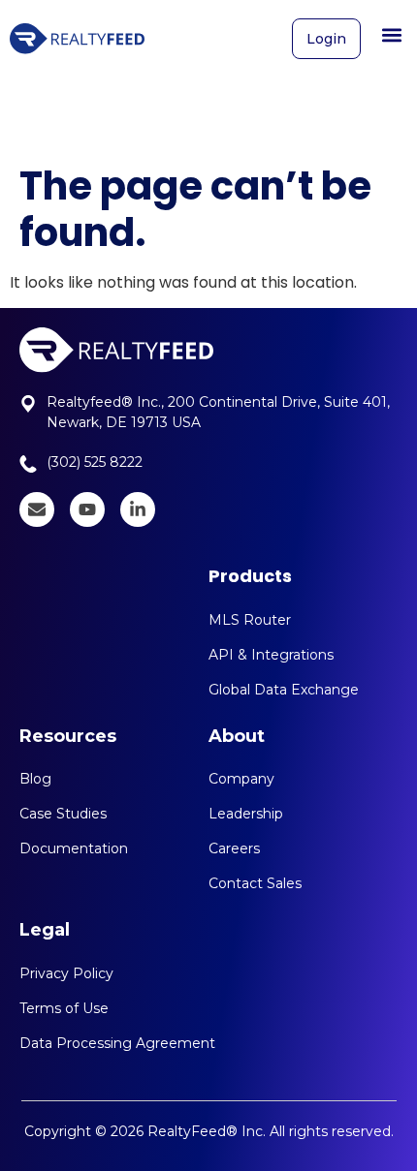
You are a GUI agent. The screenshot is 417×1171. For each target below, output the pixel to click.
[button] (391, 34)
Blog (35, 778)
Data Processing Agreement (117, 1043)
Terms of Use (64, 1008)
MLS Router (249, 620)
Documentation (73, 848)
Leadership (245, 813)
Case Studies (63, 813)
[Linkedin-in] (137, 509)
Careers (234, 848)
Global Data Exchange (283, 689)
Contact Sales (255, 883)
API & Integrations (271, 654)
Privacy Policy (66, 973)
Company (241, 778)
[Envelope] (36, 509)
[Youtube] (87, 509)
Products (250, 576)
